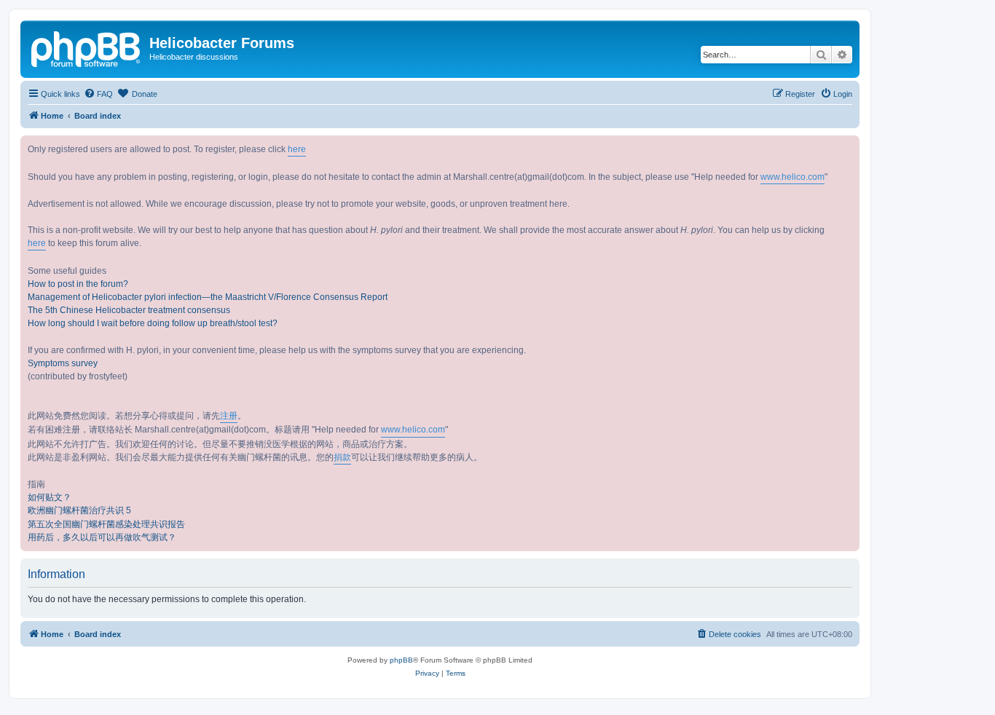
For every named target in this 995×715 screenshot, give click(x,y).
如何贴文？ (49, 497)
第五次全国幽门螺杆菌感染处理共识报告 (106, 524)
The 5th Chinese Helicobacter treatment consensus (129, 310)
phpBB (401, 660)
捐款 (342, 457)
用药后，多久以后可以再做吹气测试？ (102, 537)
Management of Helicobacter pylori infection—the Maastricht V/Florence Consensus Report (208, 297)
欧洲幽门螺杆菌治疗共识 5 (79, 510)
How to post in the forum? (78, 284)
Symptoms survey (63, 363)
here (297, 149)
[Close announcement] (847, 147)
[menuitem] (98, 94)
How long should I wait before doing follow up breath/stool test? (153, 323)
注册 (228, 416)
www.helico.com (792, 177)
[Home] (86, 47)
